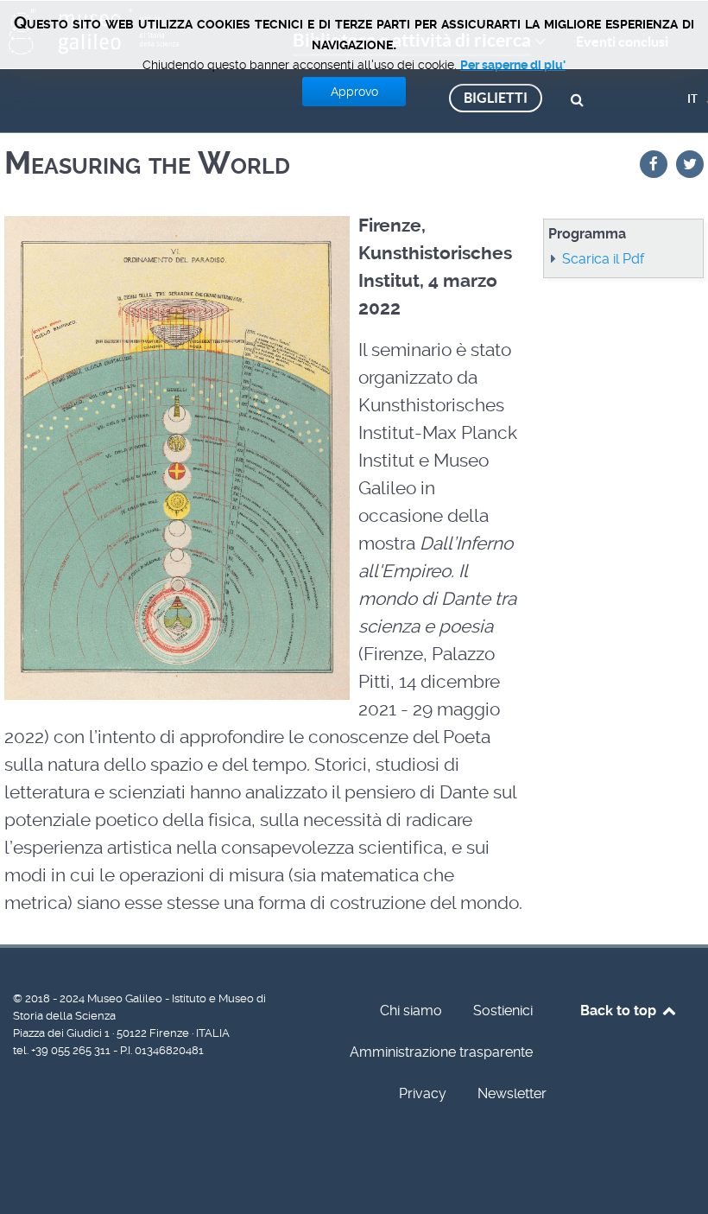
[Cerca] (580, 98)
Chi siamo (411, 1010)
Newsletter (512, 1093)
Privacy (422, 1093)
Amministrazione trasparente (441, 1052)
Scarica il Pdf (603, 259)
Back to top (620, 1010)
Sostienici (503, 1010)
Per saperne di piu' (513, 65)
